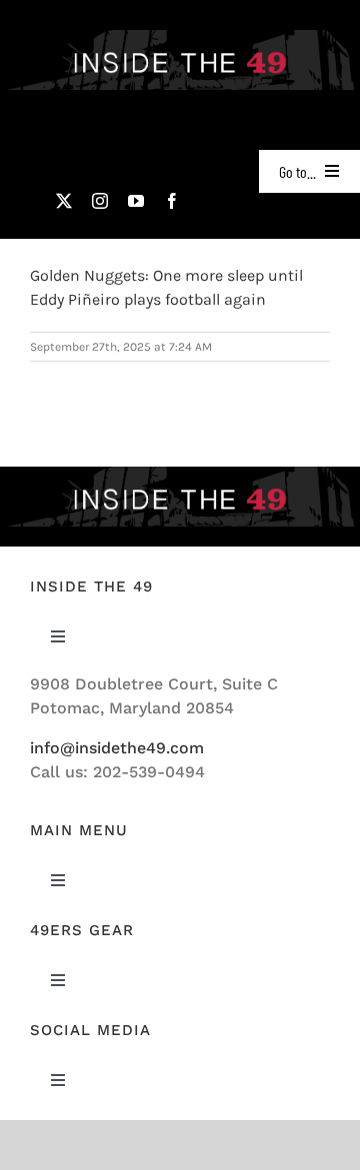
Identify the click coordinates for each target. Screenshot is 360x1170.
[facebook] (172, 201)
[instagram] (100, 201)
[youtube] (136, 201)
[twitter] (64, 201)
